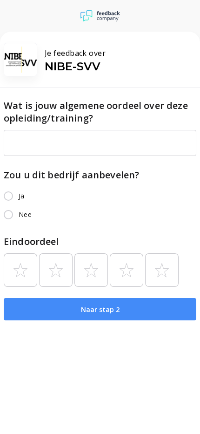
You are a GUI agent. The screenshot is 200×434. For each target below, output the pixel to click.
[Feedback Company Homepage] (100, 16)
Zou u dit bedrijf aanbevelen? (71, 175)
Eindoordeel (31, 241)
